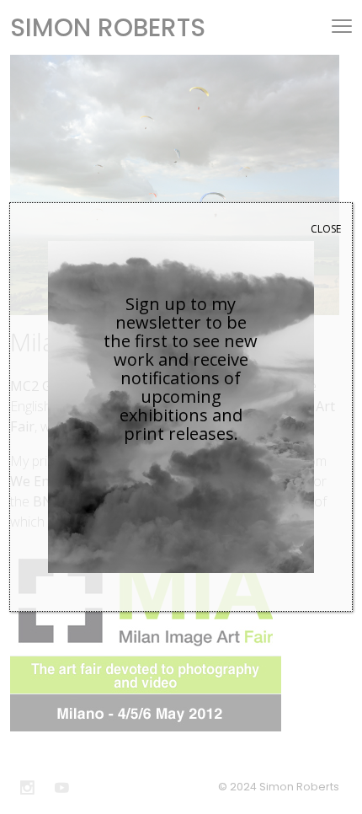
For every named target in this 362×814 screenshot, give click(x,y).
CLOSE (326, 229)
